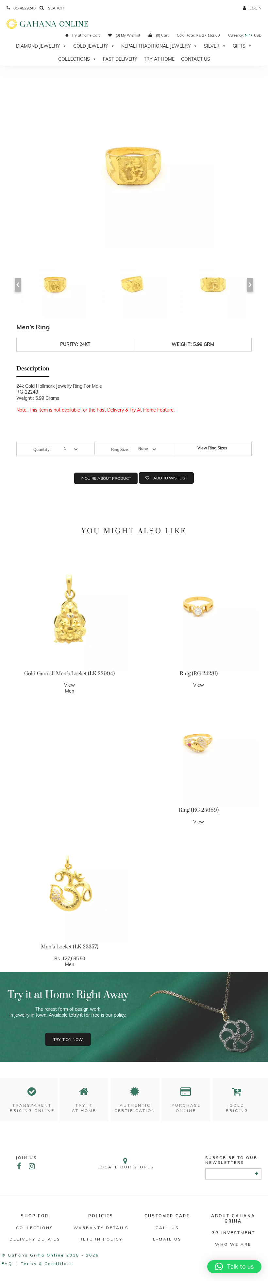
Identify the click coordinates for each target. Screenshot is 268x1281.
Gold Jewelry (90, 46)
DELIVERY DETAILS (34, 1239)
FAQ (7, 1263)
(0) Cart (162, 35)
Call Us (167, 1227)
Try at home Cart (86, 35)
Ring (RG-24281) (199, 673)
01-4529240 (24, 8)
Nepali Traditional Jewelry (156, 46)
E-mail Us (167, 1239)
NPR (248, 35)
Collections (74, 59)
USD (257, 35)
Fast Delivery (120, 59)
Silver (212, 46)
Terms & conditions (47, 1263)
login (255, 8)
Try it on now (68, 1039)
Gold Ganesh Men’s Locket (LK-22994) (69, 673)
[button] (234, 1266)
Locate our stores (125, 1166)
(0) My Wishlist (127, 35)
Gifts (239, 46)
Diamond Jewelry (38, 46)
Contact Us (195, 59)
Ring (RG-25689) (199, 810)
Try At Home (159, 59)
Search (55, 8)
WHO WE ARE (233, 1244)
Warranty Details (101, 1227)
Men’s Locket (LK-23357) (69, 947)
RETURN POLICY (101, 1239)
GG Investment (233, 1232)
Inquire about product (106, 478)
